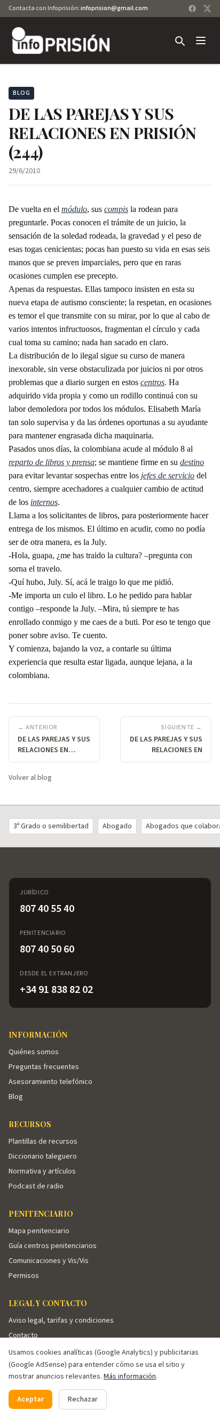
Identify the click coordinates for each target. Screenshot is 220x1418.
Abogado (117, 826)
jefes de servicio (167, 475)
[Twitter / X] (207, 8)
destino (192, 462)
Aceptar (30, 1399)
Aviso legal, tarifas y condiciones (61, 1320)
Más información (130, 1376)
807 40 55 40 (47, 908)
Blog (16, 1096)
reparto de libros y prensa (52, 462)
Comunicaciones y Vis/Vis (49, 1261)
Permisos (24, 1275)
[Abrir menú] (200, 40)
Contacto (23, 1335)
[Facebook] (192, 8)
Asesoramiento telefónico (50, 1082)
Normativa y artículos (42, 1171)
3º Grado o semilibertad (51, 826)
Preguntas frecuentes (44, 1067)
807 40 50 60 (47, 949)
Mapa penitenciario (39, 1231)
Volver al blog (30, 777)
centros (152, 382)
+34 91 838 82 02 (56, 989)
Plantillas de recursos (43, 1141)
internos (44, 502)
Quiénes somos (34, 1052)
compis (116, 209)
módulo (74, 209)
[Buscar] (179, 40)
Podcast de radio (36, 1186)
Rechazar (83, 1399)
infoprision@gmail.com (114, 8)
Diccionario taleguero (43, 1156)
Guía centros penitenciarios (53, 1246)
